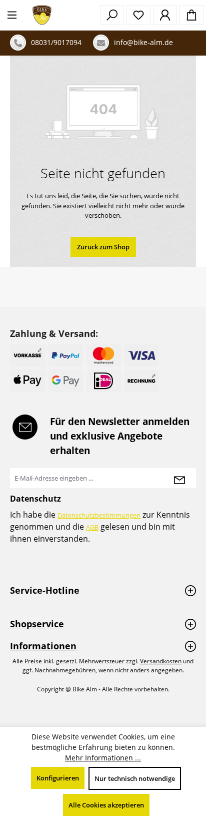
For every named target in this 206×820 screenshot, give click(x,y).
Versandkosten (161, 661)
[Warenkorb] (192, 15)
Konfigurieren (57, 777)
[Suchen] (112, 15)
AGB (92, 527)
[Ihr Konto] (165, 15)
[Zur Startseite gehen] (42, 15)
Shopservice (37, 624)
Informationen (43, 646)
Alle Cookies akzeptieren (106, 804)
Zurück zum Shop (103, 246)
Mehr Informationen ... (103, 757)
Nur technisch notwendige (134, 778)
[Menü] (12, 15)
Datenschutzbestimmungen (99, 515)
